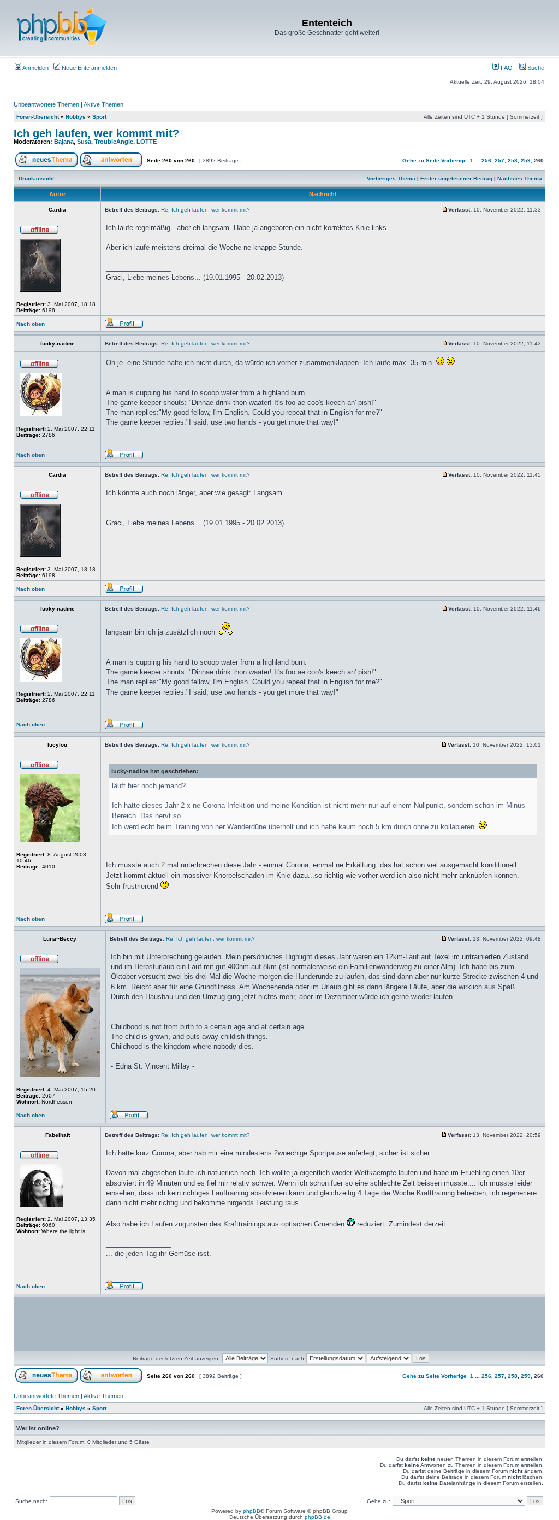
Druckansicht (36, 178)
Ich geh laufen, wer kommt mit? (96, 133)
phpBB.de (317, 1517)
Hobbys (76, 117)
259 (526, 160)
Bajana (64, 141)
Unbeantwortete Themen (46, 104)
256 (486, 160)
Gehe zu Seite (420, 160)
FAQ (506, 67)
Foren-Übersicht (37, 117)
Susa (84, 141)
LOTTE (146, 141)
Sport (99, 117)
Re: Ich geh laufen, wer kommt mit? (205, 210)
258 (513, 160)
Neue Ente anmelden (88, 67)
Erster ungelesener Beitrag (456, 178)
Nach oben (30, 324)
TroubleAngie (113, 141)
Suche (535, 67)
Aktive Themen (103, 104)
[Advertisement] (345, 1323)
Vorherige (454, 160)
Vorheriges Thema (391, 178)
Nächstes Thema (519, 178)
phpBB (251, 1511)
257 (499, 160)
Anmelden (35, 67)
